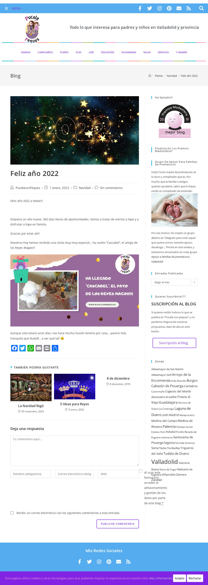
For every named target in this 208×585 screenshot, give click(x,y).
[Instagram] (159, 8)
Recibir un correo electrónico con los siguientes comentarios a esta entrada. (68, 513)
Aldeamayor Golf (161, 375)
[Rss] (189, 8)
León (165, 415)
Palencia (169, 426)
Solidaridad (128, 52)
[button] (202, 8)
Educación (107, 52)
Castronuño (158, 391)
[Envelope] (179, 8)
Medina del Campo (164, 421)
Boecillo (181, 380)
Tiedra (163, 448)
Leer (91, 52)
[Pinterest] (169, 8)
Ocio (78, 52)
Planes (64, 52)
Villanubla (169, 474)
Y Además (181, 52)
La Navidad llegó (31, 406)
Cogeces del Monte (178, 391)
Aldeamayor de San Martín (167, 369)
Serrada (179, 443)
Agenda (25, 52)
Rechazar (195, 578)
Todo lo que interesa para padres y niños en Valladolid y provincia (134, 27)
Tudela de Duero (176, 453)
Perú (162, 432)
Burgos (192, 380)
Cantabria (190, 386)
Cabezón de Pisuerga (167, 386)
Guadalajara (168, 402)
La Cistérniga (166, 408)
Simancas (190, 443)
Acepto (179, 578)
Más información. (161, 578)
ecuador (171, 397)
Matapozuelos (187, 415)
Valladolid (164, 462)
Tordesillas (173, 448)
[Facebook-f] (140, 8)
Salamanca (167, 437)
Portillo (180, 431)
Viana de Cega (168, 469)
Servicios (163, 52)
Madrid (174, 415)
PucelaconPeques (28, 188)
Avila (174, 380)
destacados (158, 397)
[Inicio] (149, 76)
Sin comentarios (111, 188)
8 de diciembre (118, 378)
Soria (154, 448)
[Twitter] (150, 8)
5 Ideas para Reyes (74, 404)
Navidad (84, 188)
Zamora (181, 474)
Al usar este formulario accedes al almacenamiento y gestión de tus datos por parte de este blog (155, 488)
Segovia (169, 443)
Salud (147, 52)
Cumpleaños (45, 52)
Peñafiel (171, 432)
